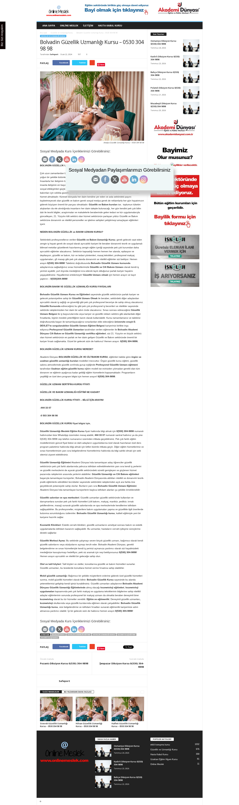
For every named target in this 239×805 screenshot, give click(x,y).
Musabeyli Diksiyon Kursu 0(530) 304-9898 (164, 105)
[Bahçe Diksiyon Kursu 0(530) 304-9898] (191, 77)
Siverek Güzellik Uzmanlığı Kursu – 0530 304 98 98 (54, 725)
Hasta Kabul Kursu (110, 25)
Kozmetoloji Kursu (49, 637)
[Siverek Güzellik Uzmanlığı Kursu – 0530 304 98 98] (56, 709)
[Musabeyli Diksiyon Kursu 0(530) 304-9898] (191, 108)
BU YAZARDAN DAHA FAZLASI (78, 692)
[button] (197, 25)
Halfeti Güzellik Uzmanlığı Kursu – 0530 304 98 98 (125, 725)
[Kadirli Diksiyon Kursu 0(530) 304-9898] (191, 61)
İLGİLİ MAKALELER (51, 692)
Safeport (54, 54)
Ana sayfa (43, 33)
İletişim (88, 25)
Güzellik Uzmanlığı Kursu (104, 635)
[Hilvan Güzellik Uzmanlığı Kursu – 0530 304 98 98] (92, 709)
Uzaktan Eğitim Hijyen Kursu (164, 759)
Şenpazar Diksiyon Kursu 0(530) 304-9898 (122, 665)
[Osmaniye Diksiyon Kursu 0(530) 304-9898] (191, 45)
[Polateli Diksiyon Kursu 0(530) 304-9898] (191, 92)
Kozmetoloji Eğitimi (126, 635)
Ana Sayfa (48, 25)
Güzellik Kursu (58, 635)
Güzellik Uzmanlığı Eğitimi (78, 635)
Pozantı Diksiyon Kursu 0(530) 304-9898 (64, 663)
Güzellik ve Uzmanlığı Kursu (62, 33)
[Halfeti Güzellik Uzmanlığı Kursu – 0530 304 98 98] (128, 709)
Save (102, 64)
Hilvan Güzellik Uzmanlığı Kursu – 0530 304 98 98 (89, 725)
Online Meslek (69, 25)
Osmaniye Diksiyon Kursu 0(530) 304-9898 (163, 42)
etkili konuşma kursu (160, 744)
